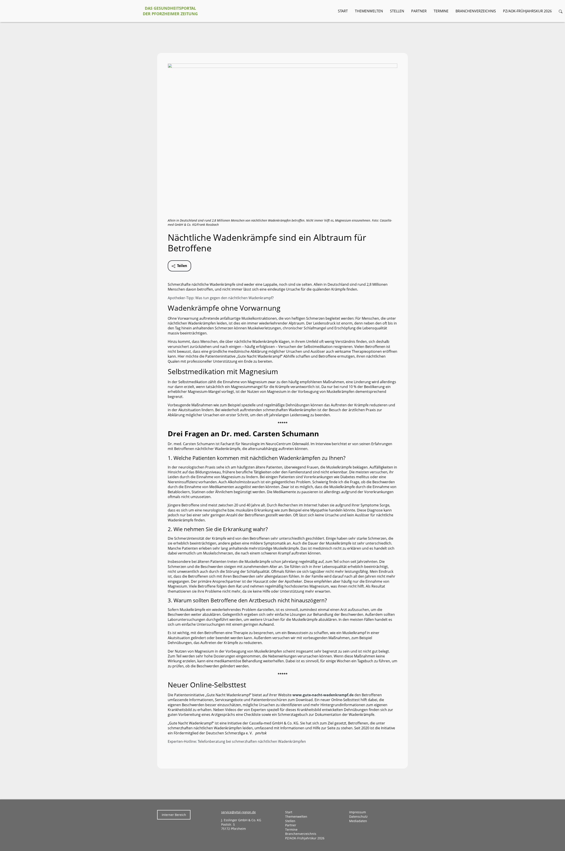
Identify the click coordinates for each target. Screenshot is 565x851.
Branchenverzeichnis (476, 11)
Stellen (397, 11)
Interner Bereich (174, 815)
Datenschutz (358, 816)
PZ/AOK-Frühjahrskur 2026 (527, 11)
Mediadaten (358, 821)
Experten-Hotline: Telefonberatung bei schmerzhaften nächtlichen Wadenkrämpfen (237, 741)
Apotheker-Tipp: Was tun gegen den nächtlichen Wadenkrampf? (221, 297)
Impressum (357, 812)
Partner (419, 11)
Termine (441, 11)
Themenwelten (369, 11)
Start (343, 11)
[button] (560, 11)
